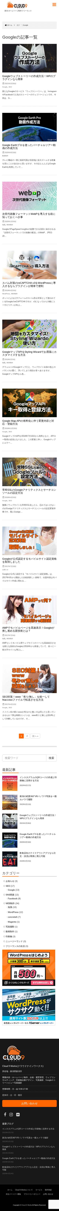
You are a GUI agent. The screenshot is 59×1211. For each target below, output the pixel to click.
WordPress (6, 294)
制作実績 (48, 1190)
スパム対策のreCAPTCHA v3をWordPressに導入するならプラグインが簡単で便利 (29, 284)
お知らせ (5, 569)
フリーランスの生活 (15, 946)
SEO (10, 87)
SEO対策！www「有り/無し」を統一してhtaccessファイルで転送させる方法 (26, 698)
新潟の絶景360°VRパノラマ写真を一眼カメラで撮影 (25, 1138)
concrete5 (12, 917)
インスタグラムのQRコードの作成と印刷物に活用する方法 (28, 1129)
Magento (12, 922)
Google (4, 87)
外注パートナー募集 (13, 1194)
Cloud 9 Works (27, 1205)
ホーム (9, 1190)
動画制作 (5, 156)
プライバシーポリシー (32, 1194)
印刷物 (9, 936)
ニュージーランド (14, 941)
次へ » (35, 736)
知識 (3, 225)
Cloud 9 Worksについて (24, 1190)
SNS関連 (10, 895)
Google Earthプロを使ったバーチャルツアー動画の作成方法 (28, 1158)
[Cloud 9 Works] (17, 5)
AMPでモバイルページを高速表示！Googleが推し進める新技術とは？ (28, 629)
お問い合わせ (29, 1103)
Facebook (12, 898)
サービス (39, 1190)
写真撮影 (10, 926)
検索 (51, 757)
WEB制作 (10, 225)
